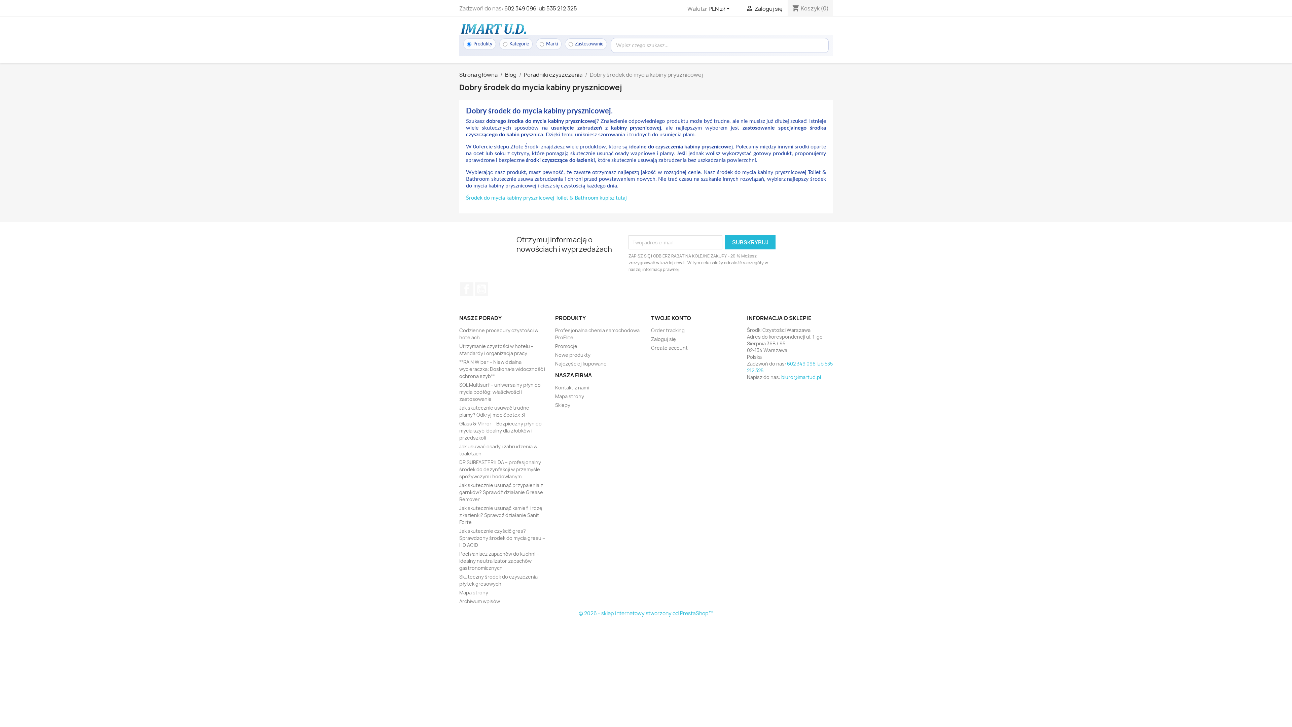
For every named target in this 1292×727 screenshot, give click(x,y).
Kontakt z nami (572, 387)
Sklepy (562, 405)
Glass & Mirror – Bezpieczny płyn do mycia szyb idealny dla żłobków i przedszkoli (500, 430)
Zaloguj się (663, 339)
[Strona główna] (493, 28)
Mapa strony (473, 592)
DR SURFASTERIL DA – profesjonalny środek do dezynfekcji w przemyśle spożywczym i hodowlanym (500, 469)
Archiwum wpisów (479, 601)
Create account (669, 348)
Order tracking (668, 330)
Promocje (566, 346)
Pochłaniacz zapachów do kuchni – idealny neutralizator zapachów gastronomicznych (499, 561)
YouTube (481, 289)
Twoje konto (671, 318)
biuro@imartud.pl (801, 377)
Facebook (466, 289)
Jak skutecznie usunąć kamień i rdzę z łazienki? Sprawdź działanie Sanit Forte (500, 515)
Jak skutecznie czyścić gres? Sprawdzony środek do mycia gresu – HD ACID (502, 538)
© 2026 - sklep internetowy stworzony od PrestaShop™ (646, 613)
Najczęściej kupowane (581, 363)
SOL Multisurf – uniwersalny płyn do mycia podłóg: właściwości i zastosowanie (500, 392)
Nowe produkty (572, 355)
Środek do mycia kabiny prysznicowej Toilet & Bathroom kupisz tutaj (546, 198)
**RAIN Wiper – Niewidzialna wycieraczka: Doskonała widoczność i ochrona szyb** (502, 369)
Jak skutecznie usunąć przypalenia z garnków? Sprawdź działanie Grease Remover (501, 492)
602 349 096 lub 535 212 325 (540, 8)
